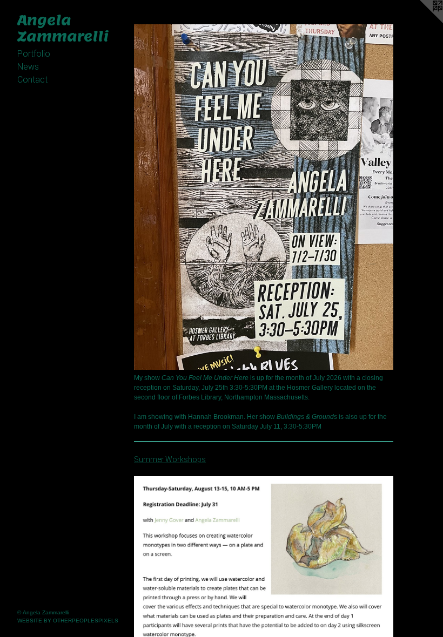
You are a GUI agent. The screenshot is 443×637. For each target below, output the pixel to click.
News (28, 67)
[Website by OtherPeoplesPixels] (421, 21)
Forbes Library (200, 397)
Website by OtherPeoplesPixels (67, 621)
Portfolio (33, 54)
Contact (32, 79)
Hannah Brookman (216, 417)
